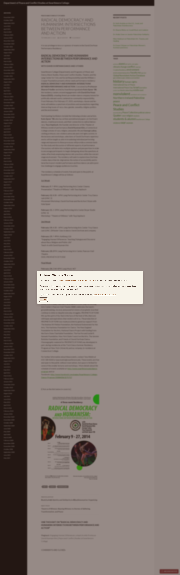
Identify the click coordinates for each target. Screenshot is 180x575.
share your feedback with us (104, 294)
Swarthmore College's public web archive (76, 281)
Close (43, 300)
